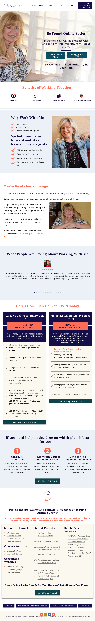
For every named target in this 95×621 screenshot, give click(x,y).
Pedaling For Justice (45, 536)
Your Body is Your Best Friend (79, 553)
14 (58, 292)
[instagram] (45, 614)
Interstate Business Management (47, 547)
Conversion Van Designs (47, 563)
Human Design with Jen (77, 544)
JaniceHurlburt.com (27, 616)
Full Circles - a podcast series (79, 536)
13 (56, 292)
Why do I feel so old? (15, 538)
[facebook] (41, 614)
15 (60, 292)
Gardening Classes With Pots (49, 549)
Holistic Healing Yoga (46, 573)
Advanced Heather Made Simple (46, 570)
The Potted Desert (14, 572)
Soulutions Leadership (76, 542)
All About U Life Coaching (77, 547)
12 (54, 292)
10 (51, 292)
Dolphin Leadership (75, 550)
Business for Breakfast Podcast (46, 541)
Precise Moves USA (75, 556)
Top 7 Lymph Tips (44, 533)
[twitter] (53, 614)
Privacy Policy (54, 616)
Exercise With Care (14, 554)
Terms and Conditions (76, 616)
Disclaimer (64, 616)
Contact (87, 616)
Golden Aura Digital (45, 579)
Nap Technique (13, 533)
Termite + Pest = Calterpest (48, 576)
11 (53, 292)
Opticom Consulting (15, 567)
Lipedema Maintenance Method (46, 560)
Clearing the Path (14, 536)
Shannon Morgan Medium (78, 539)
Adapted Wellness (14, 551)
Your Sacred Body (14, 541)
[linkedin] (49, 614)
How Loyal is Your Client (47, 554)
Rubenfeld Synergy (14, 569)
